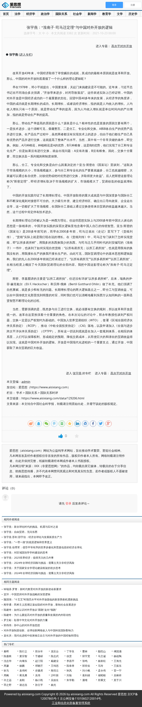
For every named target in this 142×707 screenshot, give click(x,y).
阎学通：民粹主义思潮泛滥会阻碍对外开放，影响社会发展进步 (40, 604)
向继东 (23, 661)
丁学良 (70, 651)
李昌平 (70, 661)
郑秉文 (102, 680)
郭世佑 (86, 665)
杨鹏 (22, 665)
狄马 (6, 670)
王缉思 (55, 665)
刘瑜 (69, 675)
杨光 (53, 685)
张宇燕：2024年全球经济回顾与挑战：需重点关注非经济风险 (39, 562)
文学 (120, 14)
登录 (68, 503)
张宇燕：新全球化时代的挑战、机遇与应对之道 (31, 526)
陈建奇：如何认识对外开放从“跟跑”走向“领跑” (30, 609)
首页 (6, 14)
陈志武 (55, 656)
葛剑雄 (86, 675)
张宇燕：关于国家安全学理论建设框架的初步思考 (32, 568)
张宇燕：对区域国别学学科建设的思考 (26, 552)
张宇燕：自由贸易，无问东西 (20, 532)
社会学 (77, 14)
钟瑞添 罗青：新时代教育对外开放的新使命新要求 (32, 589)
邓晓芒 (39, 665)
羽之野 (7, 685)
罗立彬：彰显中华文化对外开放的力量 (26, 620)
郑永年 (39, 651)
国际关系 (61, 14)
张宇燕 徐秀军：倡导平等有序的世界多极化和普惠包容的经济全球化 (43, 547)
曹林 (84, 651)
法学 (18, 14)
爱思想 (12, 5)
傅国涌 (117, 651)
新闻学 (92, 14)
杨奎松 (102, 661)
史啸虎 (39, 670)
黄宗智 (23, 656)
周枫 (6, 675)
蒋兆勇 (23, 675)
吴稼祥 (117, 675)
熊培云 (55, 670)
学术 (19, 393)
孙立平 (39, 685)
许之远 (7, 680)
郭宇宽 (86, 656)
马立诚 (102, 656)
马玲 (100, 665)
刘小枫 (86, 670)
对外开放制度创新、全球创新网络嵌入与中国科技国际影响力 (39, 630)
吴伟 (37, 675)
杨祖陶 (117, 656)
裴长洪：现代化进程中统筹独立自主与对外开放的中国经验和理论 (41, 635)
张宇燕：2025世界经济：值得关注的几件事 (29, 557)
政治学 (45, 14)
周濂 (6, 665)
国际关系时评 (49, 393)
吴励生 (55, 680)
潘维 (84, 680)
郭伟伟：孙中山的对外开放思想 (22, 625)
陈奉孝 (70, 665)
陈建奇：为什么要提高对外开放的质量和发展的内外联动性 (37, 615)
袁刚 (22, 680)
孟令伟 (102, 670)
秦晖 (6, 651)
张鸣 (84, 661)
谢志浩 (23, 685)
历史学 (133, 14)
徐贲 (69, 656)
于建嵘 (39, 656)
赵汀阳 (39, 661)
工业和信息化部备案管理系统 (71, 703)
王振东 (117, 665)
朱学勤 (70, 680)
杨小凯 (39, 680)
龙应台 (55, 651)
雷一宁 (117, 670)
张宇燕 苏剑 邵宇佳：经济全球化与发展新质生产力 (33, 537)
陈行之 (23, 651)
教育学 (106, 14)
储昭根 (102, 675)
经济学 (30, 14)
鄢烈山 (102, 651)
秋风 (69, 670)
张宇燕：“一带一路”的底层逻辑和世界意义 (28, 542)
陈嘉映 (7, 656)
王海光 (117, 661)
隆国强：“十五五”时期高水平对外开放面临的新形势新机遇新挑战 (41, 599)
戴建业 (55, 661)
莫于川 (117, 680)
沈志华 (7, 661)
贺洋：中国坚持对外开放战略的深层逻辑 (27, 594)
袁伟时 (23, 670)
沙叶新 (55, 675)
